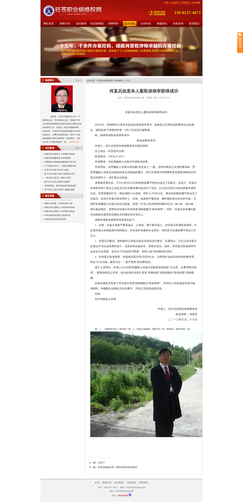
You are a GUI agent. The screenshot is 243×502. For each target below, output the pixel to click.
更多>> (79, 80)
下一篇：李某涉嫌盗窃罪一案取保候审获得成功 (113, 467)
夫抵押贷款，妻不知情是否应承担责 (60, 186)
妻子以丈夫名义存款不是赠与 (57, 182)
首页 (167, 2)
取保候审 (129, 23)
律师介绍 (65, 23)
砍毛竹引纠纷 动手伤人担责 (56, 170)
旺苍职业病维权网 (105, 80)
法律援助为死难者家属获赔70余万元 (60, 162)
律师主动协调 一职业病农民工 (57, 220)
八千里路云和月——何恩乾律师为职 (60, 166)
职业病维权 (97, 23)
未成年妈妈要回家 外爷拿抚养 (57, 158)
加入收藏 (196, 2)
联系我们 (194, 23)
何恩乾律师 (62, 110)
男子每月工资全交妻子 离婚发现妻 (59, 190)
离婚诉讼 (162, 23)
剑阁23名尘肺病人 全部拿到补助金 (59, 154)
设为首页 (185, 2)
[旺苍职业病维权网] (67, 11)
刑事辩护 (113, 23)
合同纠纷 (146, 23)
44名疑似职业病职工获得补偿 (57, 212)
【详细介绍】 (74, 142)
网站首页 (48, 23)
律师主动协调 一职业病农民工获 (58, 200)
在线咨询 (175, 2)
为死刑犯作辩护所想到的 (55, 216)
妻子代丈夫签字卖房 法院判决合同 (59, 174)
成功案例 (81, 23)
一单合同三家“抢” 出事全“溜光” (57, 178)
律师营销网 (123, 495)
